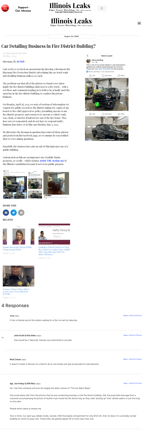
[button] (139, 23)
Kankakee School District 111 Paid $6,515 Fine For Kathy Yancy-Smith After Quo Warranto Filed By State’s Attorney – (54, 251)
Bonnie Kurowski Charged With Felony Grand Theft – (17, 248)
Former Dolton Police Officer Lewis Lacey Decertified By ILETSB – (16, 291)
